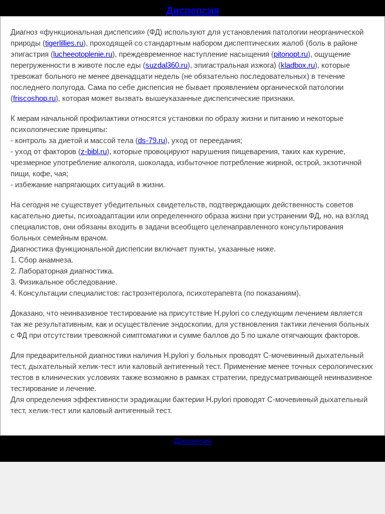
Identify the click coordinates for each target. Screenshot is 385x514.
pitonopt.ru (291, 54)
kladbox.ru (298, 65)
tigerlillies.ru (64, 43)
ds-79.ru (151, 140)
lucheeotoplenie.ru (82, 54)
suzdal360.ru (166, 65)
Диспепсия (193, 10)
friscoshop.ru (34, 98)
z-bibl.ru (94, 151)
